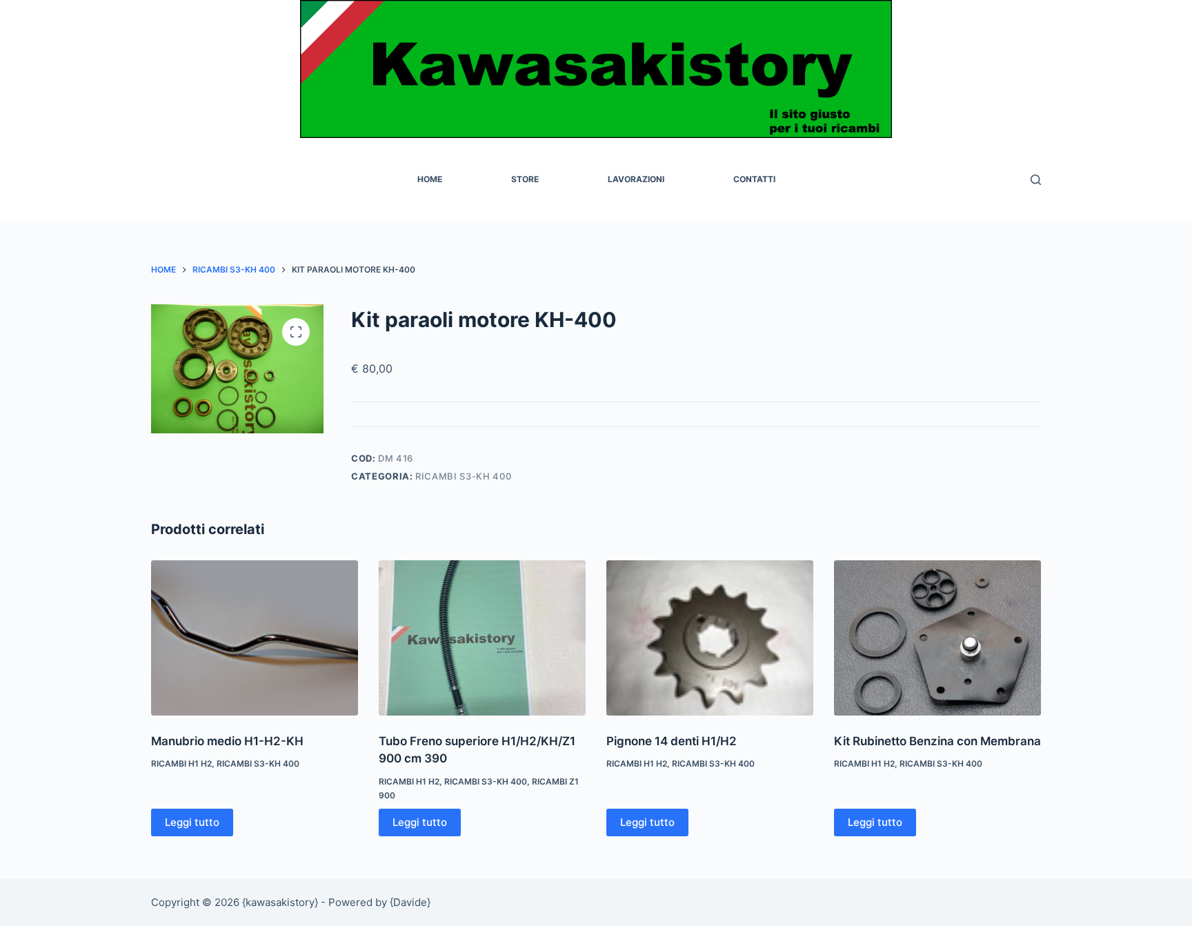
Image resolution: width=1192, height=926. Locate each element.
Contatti (754, 179)
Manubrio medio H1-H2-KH (227, 741)
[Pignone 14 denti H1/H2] (709, 638)
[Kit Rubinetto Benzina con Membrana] (937, 638)
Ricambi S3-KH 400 (463, 476)
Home (429, 179)
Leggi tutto (192, 822)
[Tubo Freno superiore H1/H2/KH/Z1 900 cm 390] (482, 638)
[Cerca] (1036, 180)
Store (525, 179)
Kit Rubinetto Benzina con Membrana (937, 741)
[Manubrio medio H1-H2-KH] (254, 638)
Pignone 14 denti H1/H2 (671, 741)
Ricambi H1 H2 (181, 763)
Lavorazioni (636, 179)
